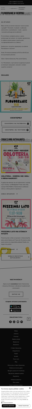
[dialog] (16, 204)
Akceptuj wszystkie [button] (8, 405)
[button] (16, 403)
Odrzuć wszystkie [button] (23, 405)
